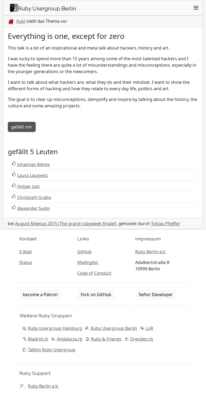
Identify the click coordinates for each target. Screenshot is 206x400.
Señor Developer (156, 294)
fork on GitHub (96, 294)
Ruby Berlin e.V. (150, 252)
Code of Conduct (94, 273)
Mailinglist (87, 262)
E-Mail (25, 252)
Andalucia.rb (69, 339)
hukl (20, 21)
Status (25, 262)
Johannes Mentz (33, 164)
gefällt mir (21, 127)
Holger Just (28, 186)
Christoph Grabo (34, 197)
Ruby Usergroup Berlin (114, 328)
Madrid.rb (38, 339)
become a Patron (40, 294)
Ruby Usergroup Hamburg (55, 328)
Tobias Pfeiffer (165, 224)
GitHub (84, 252)
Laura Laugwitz (32, 175)
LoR (149, 328)
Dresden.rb (141, 339)
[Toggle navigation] (196, 8)
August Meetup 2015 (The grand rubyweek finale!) (65, 224)
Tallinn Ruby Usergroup (52, 350)
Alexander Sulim (33, 208)
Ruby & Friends (106, 339)
